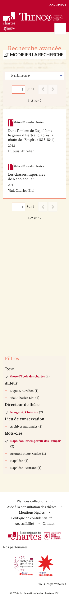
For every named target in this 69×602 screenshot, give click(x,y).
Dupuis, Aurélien (22, 391)
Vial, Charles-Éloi (22, 398)
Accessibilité (24, 523)
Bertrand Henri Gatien (25, 454)
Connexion (57, 5)
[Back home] (41, 17)
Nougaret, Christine (24, 412)
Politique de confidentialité (31, 518)
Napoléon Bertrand (23, 468)
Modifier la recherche (36, 54)
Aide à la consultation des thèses (32, 507)
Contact (48, 523)
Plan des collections (32, 501)
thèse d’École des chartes (27, 376)
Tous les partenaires (52, 584)
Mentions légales (32, 512)
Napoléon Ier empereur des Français (35, 441)
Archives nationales (24, 426)
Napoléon (17, 461)
